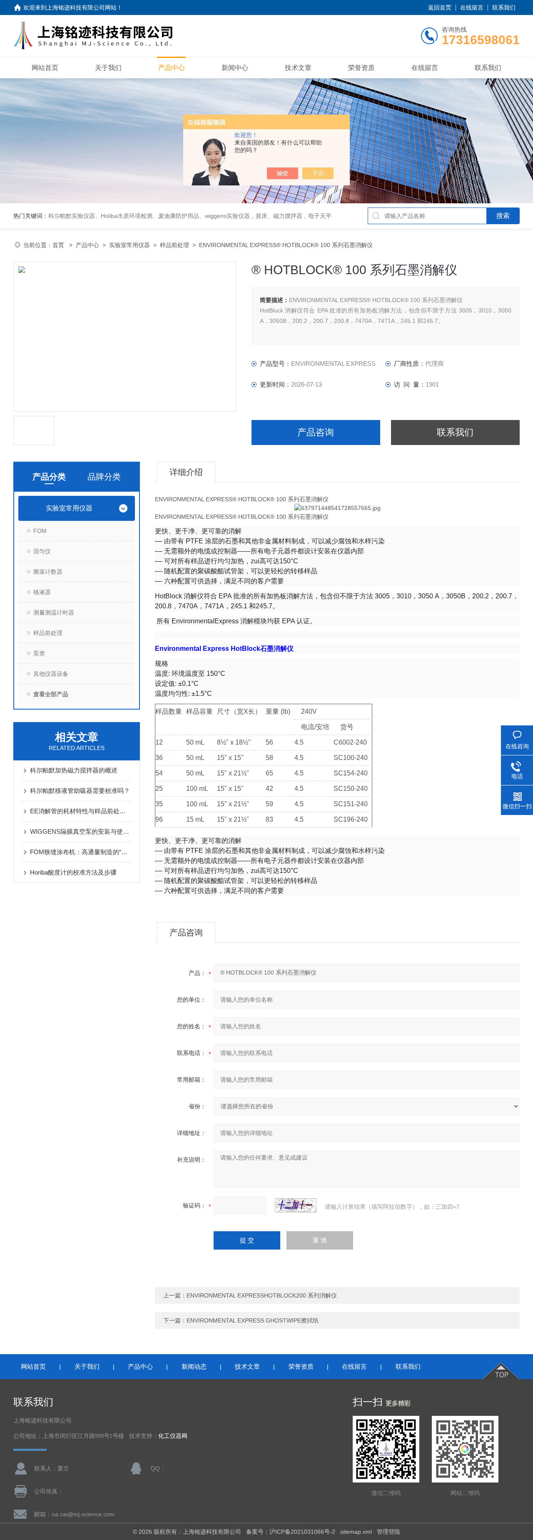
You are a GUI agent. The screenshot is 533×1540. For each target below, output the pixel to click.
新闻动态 (194, 1366)
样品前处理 (174, 245)
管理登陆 (388, 1531)
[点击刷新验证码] (295, 1205)
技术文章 (298, 67)
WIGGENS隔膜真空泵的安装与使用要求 (81, 831)
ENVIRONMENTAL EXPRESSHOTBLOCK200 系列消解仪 (262, 1295)
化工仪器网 (172, 1436)
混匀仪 (42, 551)
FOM (40, 531)
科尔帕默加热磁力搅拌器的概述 (73, 770)
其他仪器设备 (50, 673)
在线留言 (471, 7)
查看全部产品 (50, 694)
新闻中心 (235, 67)
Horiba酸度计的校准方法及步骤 (73, 872)
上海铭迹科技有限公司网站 (82, 7)
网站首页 (45, 67)
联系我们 (504, 7)
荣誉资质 (361, 67)
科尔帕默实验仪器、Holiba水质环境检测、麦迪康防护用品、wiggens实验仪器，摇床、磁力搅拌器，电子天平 (189, 215)
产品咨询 (315, 432)
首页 (59, 245)
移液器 (42, 592)
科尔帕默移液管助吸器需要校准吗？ (80, 790)
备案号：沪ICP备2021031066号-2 (290, 1531)
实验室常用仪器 (129, 245)
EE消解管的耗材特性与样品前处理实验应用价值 (81, 811)
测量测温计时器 (53, 612)
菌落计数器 (47, 571)
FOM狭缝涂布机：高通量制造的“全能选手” (81, 851)
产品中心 (171, 67)
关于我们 (108, 67)
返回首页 (439, 7)
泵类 (39, 653)
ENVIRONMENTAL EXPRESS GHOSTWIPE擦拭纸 (253, 1320)
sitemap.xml (356, 1531)
